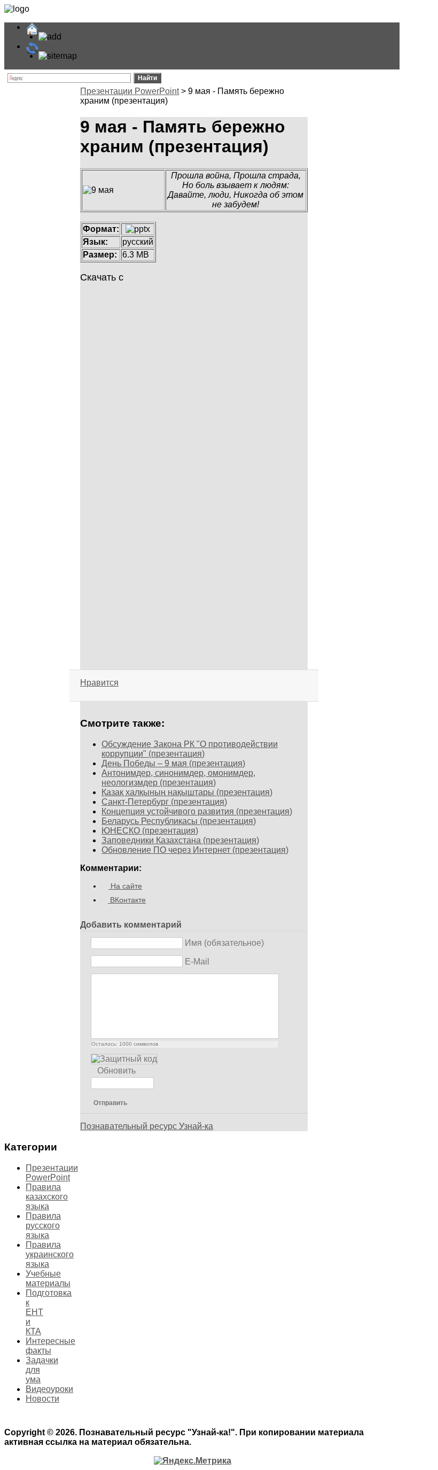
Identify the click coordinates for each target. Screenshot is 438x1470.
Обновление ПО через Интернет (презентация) (194, 849)
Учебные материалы (48, 1278)
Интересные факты (50, 1345)
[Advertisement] (193, 421)
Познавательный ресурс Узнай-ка (146, 1126)
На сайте (125, 886)
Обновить (116, 1070)
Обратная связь (72, 46)
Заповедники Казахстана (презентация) (180, 840)
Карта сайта (102, 55)
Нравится (99, 682)
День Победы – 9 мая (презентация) (173, 763)
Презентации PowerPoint (129, 91)
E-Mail (197, 961)
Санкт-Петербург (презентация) (164, 801)
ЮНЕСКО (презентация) (149, 830)
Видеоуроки (49, 1389)
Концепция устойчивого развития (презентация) (196, 811)
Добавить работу (98, 36)
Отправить (110, 1103)
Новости (42, 1398)
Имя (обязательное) (224, 942)
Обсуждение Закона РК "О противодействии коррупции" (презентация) (189, 749)
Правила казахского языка (47, 1197)
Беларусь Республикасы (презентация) (178, 821)
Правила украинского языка (50, 1254)
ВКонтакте (127, 900)
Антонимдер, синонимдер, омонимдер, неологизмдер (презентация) (178, 777)
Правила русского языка (43, 1225)
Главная (55, 27)
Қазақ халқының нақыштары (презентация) (186, 792)
